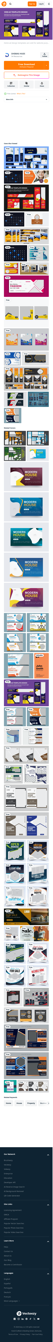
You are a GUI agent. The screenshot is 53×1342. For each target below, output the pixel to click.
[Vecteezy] (3, 3)
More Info (9, 98)
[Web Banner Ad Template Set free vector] (14, 298)
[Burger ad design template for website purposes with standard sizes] (26, 211)
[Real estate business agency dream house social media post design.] (15, 1048)
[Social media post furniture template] (18, 314)
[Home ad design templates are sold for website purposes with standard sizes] (26, 850)
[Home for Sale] (26, 1183)
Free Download (26, 65)
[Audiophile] (16, 190)
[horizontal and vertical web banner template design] (14, 475)
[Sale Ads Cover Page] (18, 1215)
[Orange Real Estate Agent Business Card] (11, 823)
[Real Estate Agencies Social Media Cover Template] (15, 459)
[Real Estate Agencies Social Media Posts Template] (17, 914)
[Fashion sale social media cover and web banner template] (26, 331)
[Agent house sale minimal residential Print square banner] (26, 932)
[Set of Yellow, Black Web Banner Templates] (26, 264)
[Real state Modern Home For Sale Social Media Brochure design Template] (16, 971)
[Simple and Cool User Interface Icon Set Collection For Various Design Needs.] (15, 281)
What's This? (21, 94)
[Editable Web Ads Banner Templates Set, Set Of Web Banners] (15, 498)
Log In (41, 4)
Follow (44, 56)
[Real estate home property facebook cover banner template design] (17, 419)
